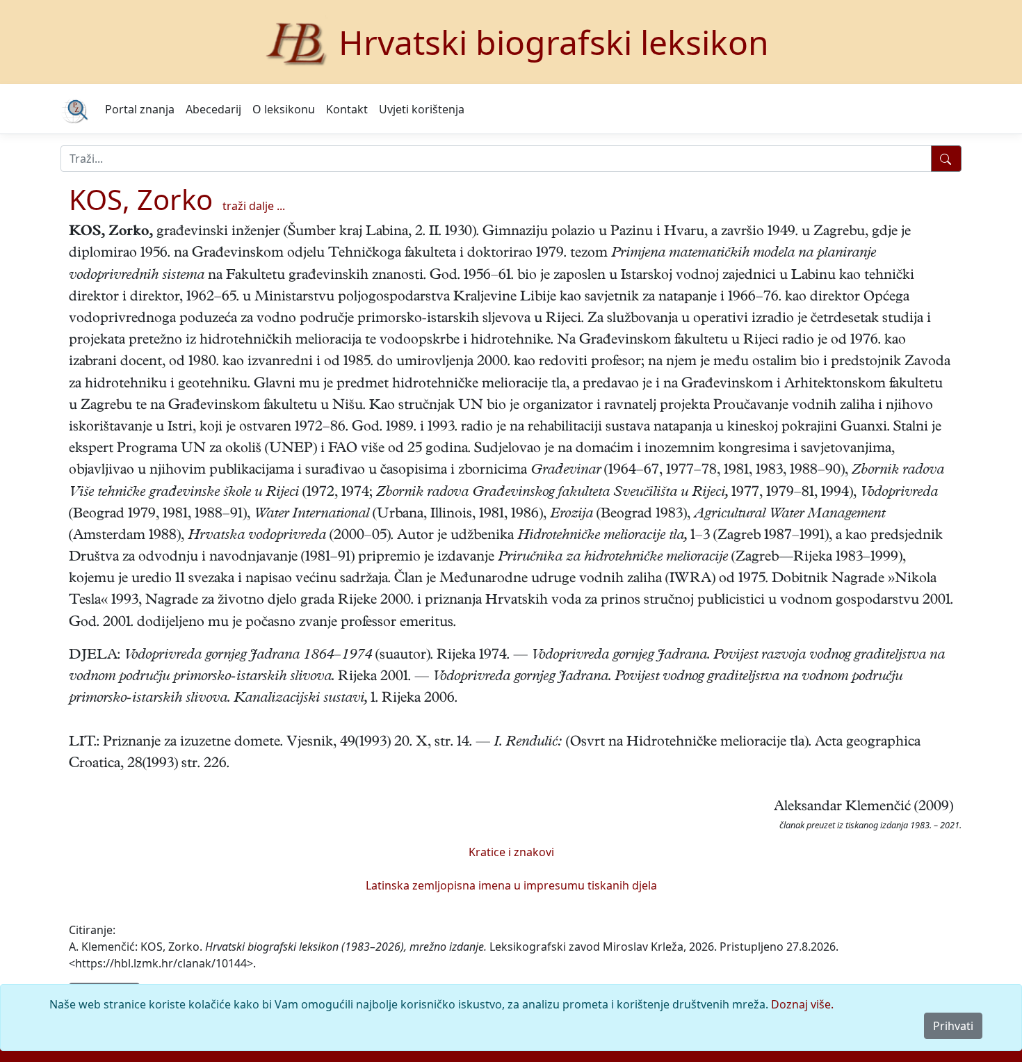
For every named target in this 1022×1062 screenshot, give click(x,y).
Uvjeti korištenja (421, 109)
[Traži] (946, 158)
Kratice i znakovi (511, 852)
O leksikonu (283, 109)
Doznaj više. (802, 1004)
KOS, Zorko (141, 199)
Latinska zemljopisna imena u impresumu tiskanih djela (511, 885)
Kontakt (347, 109)
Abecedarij (213, 109)
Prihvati (953, 1025)
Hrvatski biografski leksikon (554, 42)
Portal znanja (140, 109)
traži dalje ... (253, 206)
